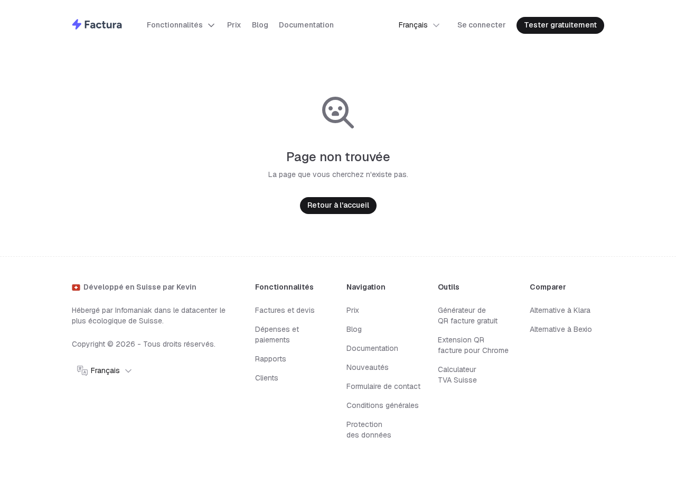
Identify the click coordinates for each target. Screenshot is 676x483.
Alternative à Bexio (561, 329)
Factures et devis (285, 310)
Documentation (372, 348)
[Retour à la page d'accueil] (97, 25)
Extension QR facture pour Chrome (473, 345)
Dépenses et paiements (277, 334)
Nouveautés (367, 367)
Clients (266, 378)
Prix (352, 310)
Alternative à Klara (560, 310)
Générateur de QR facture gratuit (467, 315)
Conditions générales (382, 405)
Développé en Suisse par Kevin (139, 287)
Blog (354, 329)
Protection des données (368, 430)
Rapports (270, 359)
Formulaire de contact (383, 386)
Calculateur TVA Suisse (457, 375)
